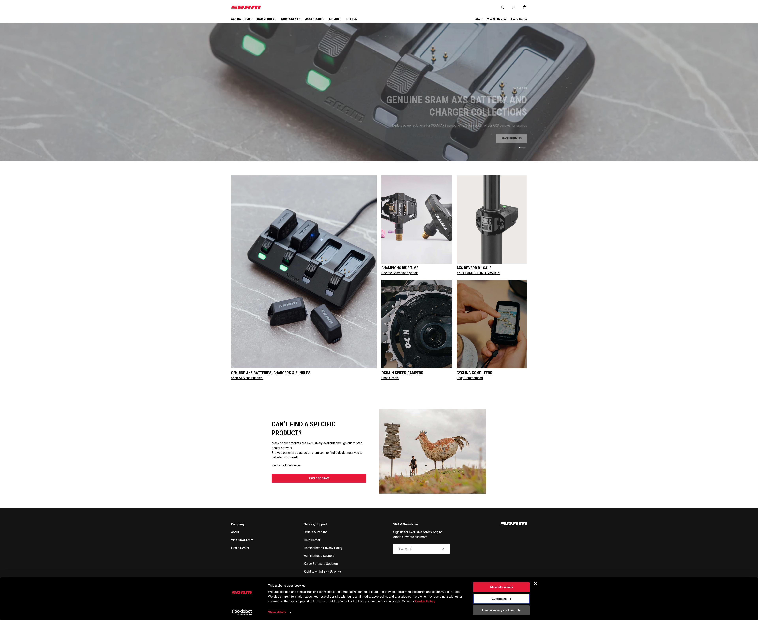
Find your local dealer (286, 465)
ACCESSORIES (314, 19)
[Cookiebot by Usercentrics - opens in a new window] (242, 612)
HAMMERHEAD (266, 19)
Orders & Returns (315, 532)
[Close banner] (535, 583)
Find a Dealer (519, 19)
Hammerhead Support (319, 556)
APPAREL (335, 19)
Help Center (312, 540)
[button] (524, 7)
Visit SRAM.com (496, 19)
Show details (277, 612)
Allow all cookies (501, 587)
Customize (499, 598)
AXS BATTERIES (241, 19)
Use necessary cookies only (501, 610)
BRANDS (351, 19)
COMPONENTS (290, 19)
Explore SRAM (319, 478)
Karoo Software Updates (321, 564)
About (478, 19)
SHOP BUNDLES (511, 137)
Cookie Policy (425, 601)
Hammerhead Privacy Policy (323, 548)
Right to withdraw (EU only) (322, 571)
